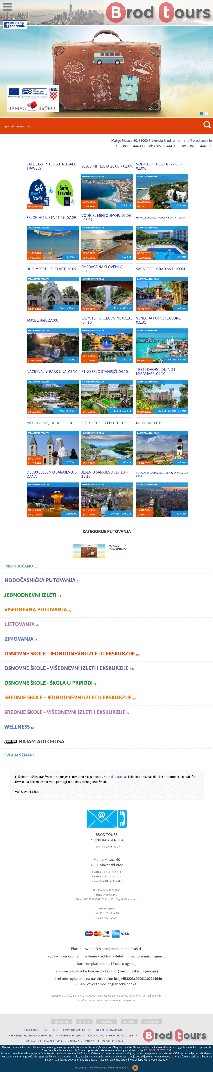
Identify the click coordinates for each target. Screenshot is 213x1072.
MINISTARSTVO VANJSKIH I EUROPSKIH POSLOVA (95, 1041)
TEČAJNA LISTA (95, 1035)
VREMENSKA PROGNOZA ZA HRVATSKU (31, 1035)
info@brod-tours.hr (110, 881)
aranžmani (61, 1021)
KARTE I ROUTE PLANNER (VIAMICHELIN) (67, 1030)
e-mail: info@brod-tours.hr (192, 140)
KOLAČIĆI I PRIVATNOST (157, 1050)
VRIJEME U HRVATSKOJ (108, 1030)
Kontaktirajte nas (115, 777)
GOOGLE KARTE (29, 1030)
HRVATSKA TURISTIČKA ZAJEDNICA (42, 1041)
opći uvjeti (152, 1021)
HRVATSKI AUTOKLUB (121, 1035)
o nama (84, 1021)
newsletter (107, 1021)
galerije (129, 1021)
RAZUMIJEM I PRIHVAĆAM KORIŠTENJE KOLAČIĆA (102, 1067)
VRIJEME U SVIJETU (70, 1035)
